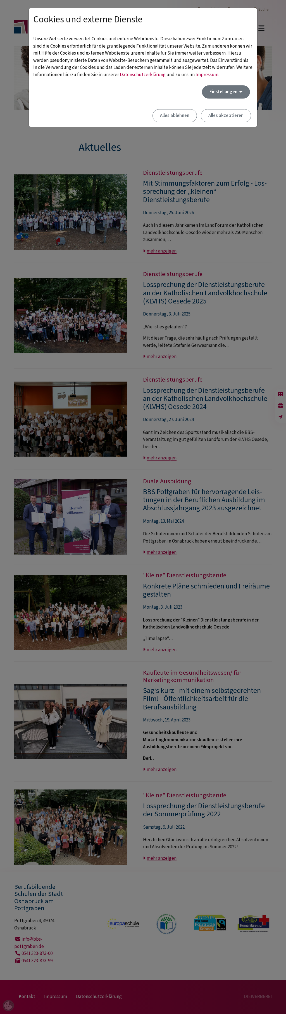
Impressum (207, 74)
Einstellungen (223, 91)
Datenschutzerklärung (143, 74)
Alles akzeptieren (226, 115)
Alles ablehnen (174, 115)
